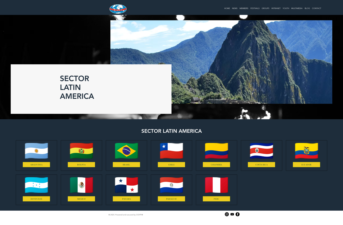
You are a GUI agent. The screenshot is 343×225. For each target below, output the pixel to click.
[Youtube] (232, 214)
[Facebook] (238, 214)
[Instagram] (227, 214)
